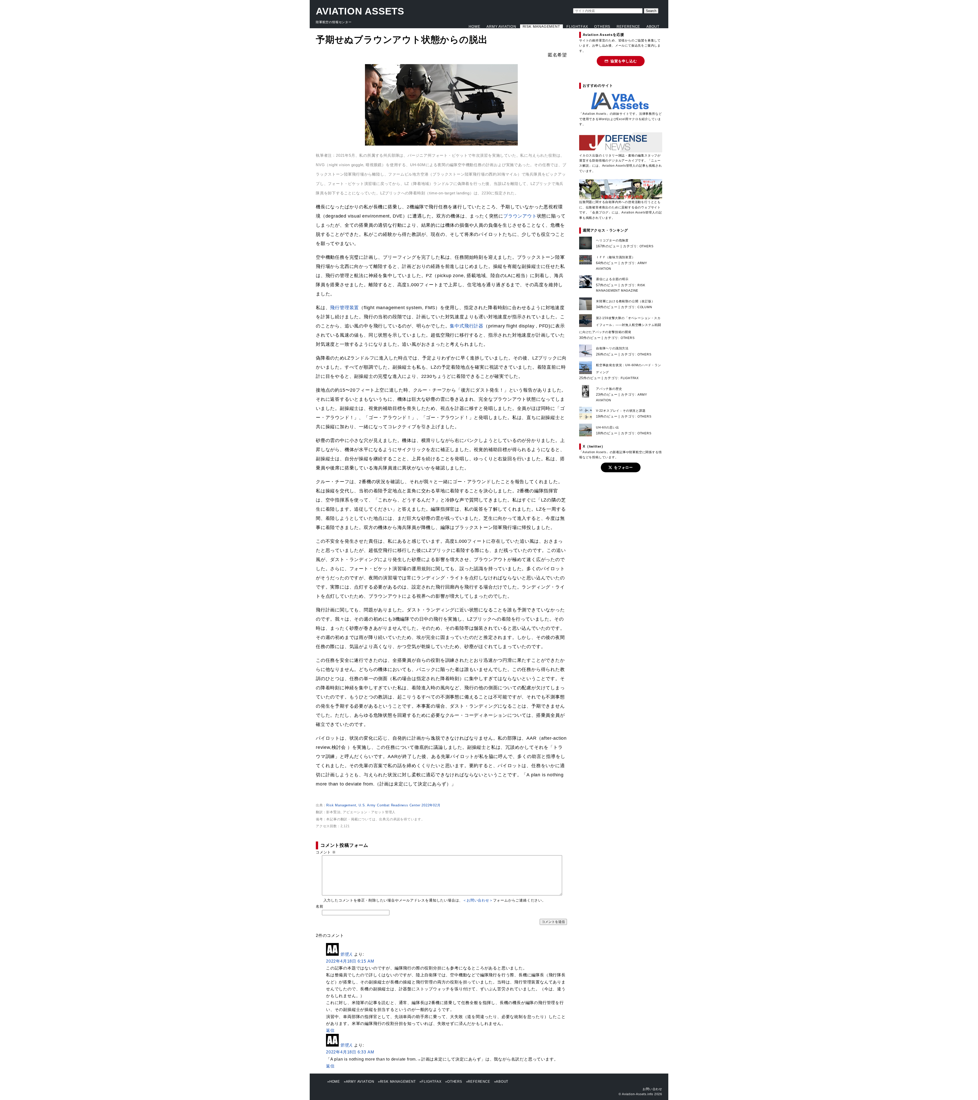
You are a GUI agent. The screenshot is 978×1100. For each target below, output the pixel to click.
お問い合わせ (652, 1089)
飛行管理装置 (344, 307)
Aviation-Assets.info (637, 1094)
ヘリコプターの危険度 (612, 240)
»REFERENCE (478, 1081)
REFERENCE (628, 26)
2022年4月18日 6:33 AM (350, 1052)
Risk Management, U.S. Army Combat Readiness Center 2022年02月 (383, 805)
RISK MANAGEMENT (541, 26)
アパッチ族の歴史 (609, 389)
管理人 (346, 954)
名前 (319, 906)
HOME (474, 26)
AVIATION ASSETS (360, 11)
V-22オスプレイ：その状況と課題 (621, 410)
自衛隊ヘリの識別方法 (612, 348)
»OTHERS (453, 1081)
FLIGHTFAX (577, 26)
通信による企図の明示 (612, 279)
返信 (330, 1030)
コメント (326, 852)
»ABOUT (501, 1081)
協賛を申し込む (623, 61)
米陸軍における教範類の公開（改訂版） (625, 301)
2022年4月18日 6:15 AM (350, 961)
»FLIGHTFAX (430, 1081)
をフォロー (623, 467)
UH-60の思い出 (607, 427)
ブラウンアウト (520, 216)
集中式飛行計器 (466, 325)
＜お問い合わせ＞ (478, 900)
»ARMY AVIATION (359, 1081)
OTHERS (602, 26)
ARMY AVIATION (501, 26)
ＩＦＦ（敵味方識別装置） (615, 257)
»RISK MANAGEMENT (397, 1081)
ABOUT (653, 26)
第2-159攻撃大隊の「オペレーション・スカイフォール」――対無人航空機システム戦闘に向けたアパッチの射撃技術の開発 (620, 325)
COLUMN (644, 307)
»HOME (333, 1081)
